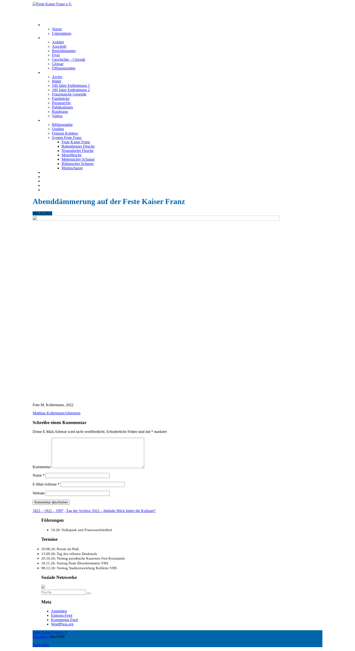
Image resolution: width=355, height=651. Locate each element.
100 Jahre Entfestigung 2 (71, 90)
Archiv (57, 77)
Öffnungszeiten (63, 68)
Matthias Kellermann (48, 413)
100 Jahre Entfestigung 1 (71, 85)
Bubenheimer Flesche (78, 146)
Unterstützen (61, 33)
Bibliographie (62, 125)
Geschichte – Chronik (68, 59)
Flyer (56, 55)
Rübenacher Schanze (78, 164)
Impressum (50, 181)
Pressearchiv (61, 103)
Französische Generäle (69, 94)
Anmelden (59, 611)
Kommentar (42, 467)
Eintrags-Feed (61, 615)
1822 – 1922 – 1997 (48, 511)
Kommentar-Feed (64, 620)
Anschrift (59, 46)
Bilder (56, 81)
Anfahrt (58, 42)
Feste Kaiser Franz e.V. (50, 8)
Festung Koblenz (55, 120)
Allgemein (72, 413)
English (48, 190)
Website (39, 493)
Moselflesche (72, 155)
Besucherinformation (58, 38)
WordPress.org (62, 624)
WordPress (41, 637)
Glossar (58, 64)
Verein (57, 29)
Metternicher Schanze (78, 159)
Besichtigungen (64, 51)
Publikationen (62, 107)
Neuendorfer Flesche (77, 151)
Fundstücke (61, 98)
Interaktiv (49, 72)
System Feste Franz (67, 138)
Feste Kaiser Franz (76, 142)
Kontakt (48, 177)
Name (39, 475)
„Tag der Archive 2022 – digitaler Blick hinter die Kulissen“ (110, 511)
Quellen (58, 129)
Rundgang (60, 112)
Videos (57, 116)
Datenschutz (51, 185)
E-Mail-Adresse (46, 484)
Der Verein (50, 25)
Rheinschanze (72, 168)
